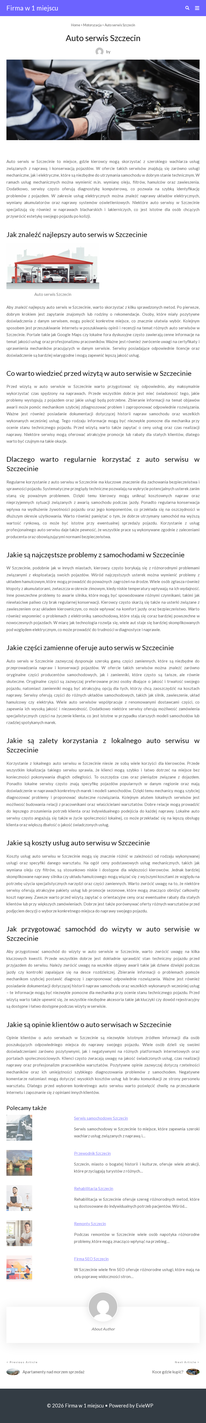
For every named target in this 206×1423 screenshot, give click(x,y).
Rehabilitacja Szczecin (93, 1188)
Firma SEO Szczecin (91, 1258)
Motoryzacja (92, 25)
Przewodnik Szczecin (92, 1153)
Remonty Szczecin (90, 1223)
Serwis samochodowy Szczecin (101, 1118)
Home (75, 25)
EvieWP (144, 1406)
